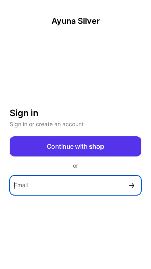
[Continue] (132, 185)
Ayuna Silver (76, 21)
